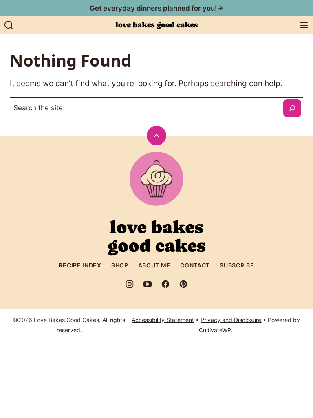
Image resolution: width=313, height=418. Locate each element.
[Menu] (304, 25)
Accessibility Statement (163, 319)
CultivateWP (215, 330)
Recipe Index (80, 265)
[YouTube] (147, 284)
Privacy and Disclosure (231, 319)
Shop (119, 265)
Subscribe (237, 265)
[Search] (9, 25)
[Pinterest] (183, 284)
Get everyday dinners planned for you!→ (156, 8)
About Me (154, 265)
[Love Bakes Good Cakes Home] (156, 25)
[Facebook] (165, 284)
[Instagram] (130, 284)
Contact (195, 265)
